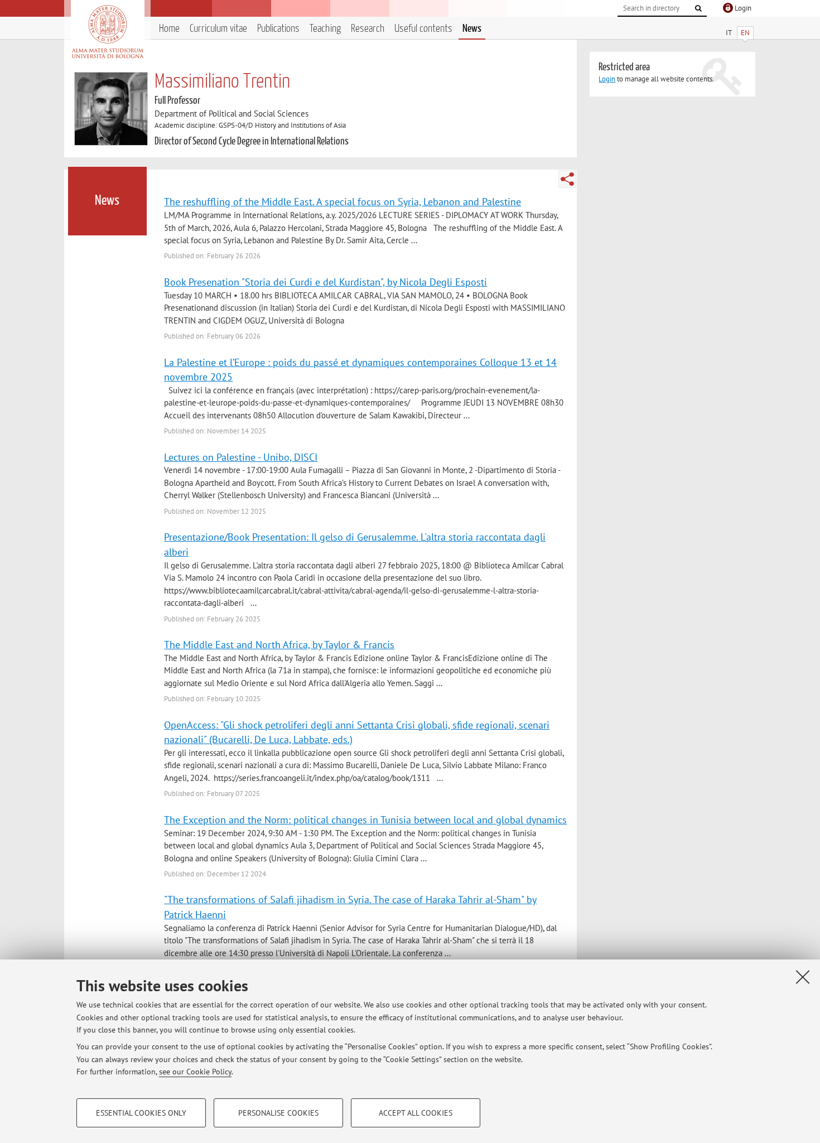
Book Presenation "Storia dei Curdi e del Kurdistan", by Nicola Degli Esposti (325, 281)
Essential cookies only (141, 1113)
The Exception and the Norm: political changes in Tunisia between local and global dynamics (365, 819)
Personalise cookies (278, 1113)
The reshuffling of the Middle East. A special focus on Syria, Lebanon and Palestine (342, 201)
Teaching (325, 28)
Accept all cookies (415, 1113)
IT (729, 32)
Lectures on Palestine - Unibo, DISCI (240, 457)
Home (169, 28)
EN (745, 32)
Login (607, 79)
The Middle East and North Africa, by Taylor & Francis (279, 644)
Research (367, 28)
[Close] (803, 977)
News (471, 28)
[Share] (567, 179)
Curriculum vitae (218, 28)
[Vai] (698, 8)
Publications (278, 28)
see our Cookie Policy (195, 1072)
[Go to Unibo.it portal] (107, 32)
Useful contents (423, 28)
